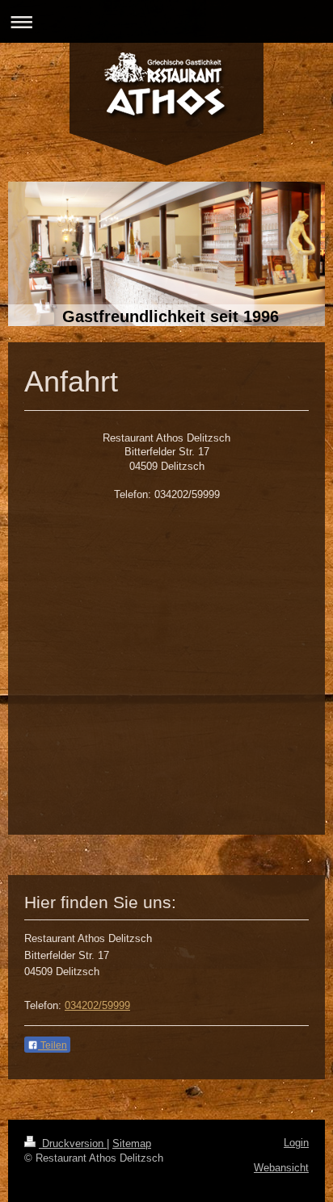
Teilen (52, 1045)
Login (296, 1143)
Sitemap (131, 1143)
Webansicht (281, 1168)
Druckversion (73, 1143)
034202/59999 (97, 1005)
